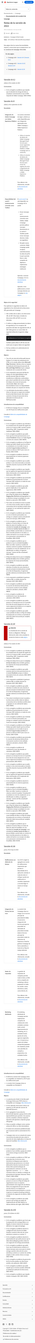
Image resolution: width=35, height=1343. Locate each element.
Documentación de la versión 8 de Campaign (15, 17)
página (25, 637)
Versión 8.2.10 (21, 69)
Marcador (8, 33)
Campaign (18, 13)
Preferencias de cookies (9, 1333)
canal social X (22, 199)
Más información (26, 1103)
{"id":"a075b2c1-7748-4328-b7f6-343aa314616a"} (19, 39)
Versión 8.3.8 (21, 63)
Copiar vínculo (16, 33)
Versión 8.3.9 (11, 66)
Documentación (8, 13)
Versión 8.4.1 (20, 57)
